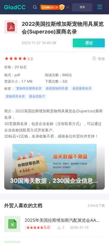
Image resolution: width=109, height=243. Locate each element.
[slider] (15, 58)
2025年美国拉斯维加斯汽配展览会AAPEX (63, 220)
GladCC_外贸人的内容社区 (12, 7)
